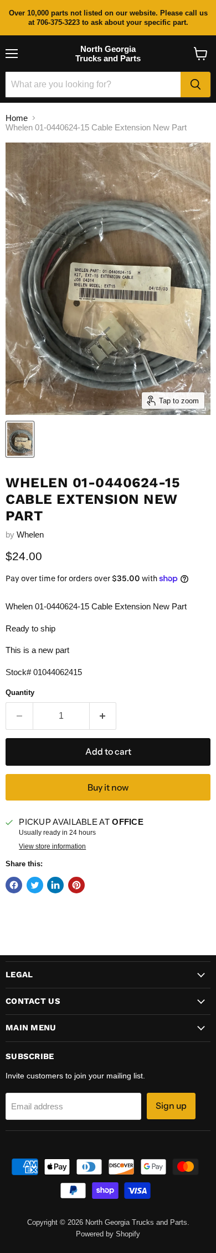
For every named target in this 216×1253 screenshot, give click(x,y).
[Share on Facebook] (14, 885)
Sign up (171, 1106)
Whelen (30, 534)
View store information (52, 846)
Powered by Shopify (108, 1234)
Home (17, 118)
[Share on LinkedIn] (55, 885)
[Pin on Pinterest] (76, 885)
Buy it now (108, 787)
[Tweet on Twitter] (35, 885)
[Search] (195, 84)
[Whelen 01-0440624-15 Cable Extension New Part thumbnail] (20, 439)
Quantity (20, 692)
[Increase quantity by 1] (103, 716)
